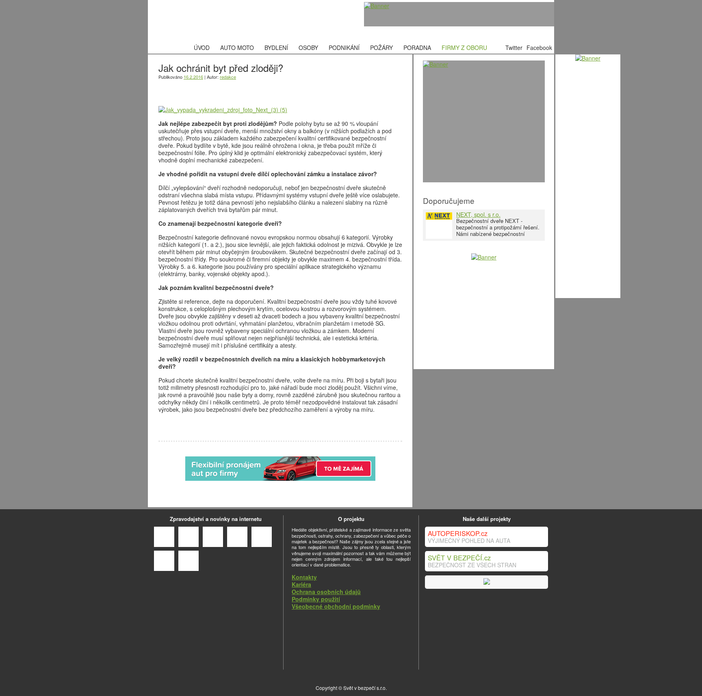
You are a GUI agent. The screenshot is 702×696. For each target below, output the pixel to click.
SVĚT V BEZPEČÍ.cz (459, 557)
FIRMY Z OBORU (464, 47)
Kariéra (301, 584)
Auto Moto (237, 47)
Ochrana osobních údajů (326, 592)
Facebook (539, 47)
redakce (228, 76)
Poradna (417, 47)
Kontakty (304, 577)
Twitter (513, 47)
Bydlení (276, 47)
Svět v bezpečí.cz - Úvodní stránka (211, 21)
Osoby (308, 47)
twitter (209, 89)
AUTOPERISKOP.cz (458, 533)
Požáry (381, 47)
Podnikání (344, 47)
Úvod (202, 47)
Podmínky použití (316, 599)
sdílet (186, 89)
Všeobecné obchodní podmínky (336, 606)
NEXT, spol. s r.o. (478, 214)
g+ (163, 89)
